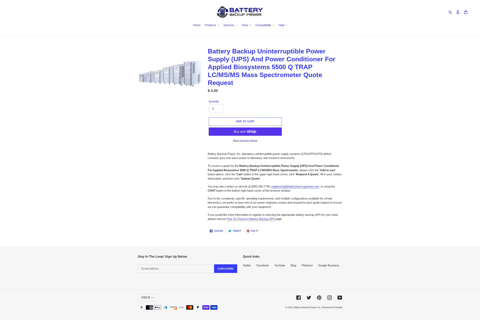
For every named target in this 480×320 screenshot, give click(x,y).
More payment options (245, 140)
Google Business (328, 265)
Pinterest (307, 265)
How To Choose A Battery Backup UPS (251, 218)
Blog (293, 265)
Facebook (262, 265)
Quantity (214, 101)
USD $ (145, 297)
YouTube (279, 265)
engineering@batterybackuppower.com (295, 186)
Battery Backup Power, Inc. (307, 307)
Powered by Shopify (332, 307)
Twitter (247, 265)
